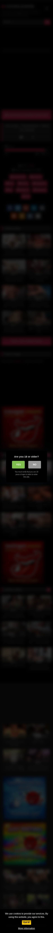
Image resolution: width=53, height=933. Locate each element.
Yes (18, 464)
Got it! (26, 922)
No (34, 464)
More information (26, 928)
